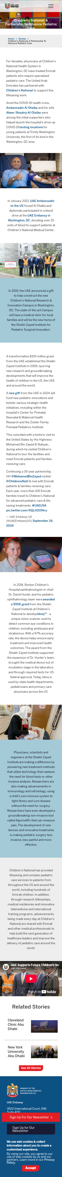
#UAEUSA (39, 505)
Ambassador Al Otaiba (22, 108)
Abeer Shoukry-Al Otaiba (23, 112)
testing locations (31, 127)
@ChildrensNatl (17, 481)
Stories (22, 39)
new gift (14, 393)
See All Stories (31, 1068)
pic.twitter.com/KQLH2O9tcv (26, 510)
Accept (30, 1168)
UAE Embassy (15, 1103)
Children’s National (19, 90)
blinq (40, 614)
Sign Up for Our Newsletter (23, 1130)
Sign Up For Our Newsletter (29, 1117)
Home (11, 39)
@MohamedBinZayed (26, 476)
